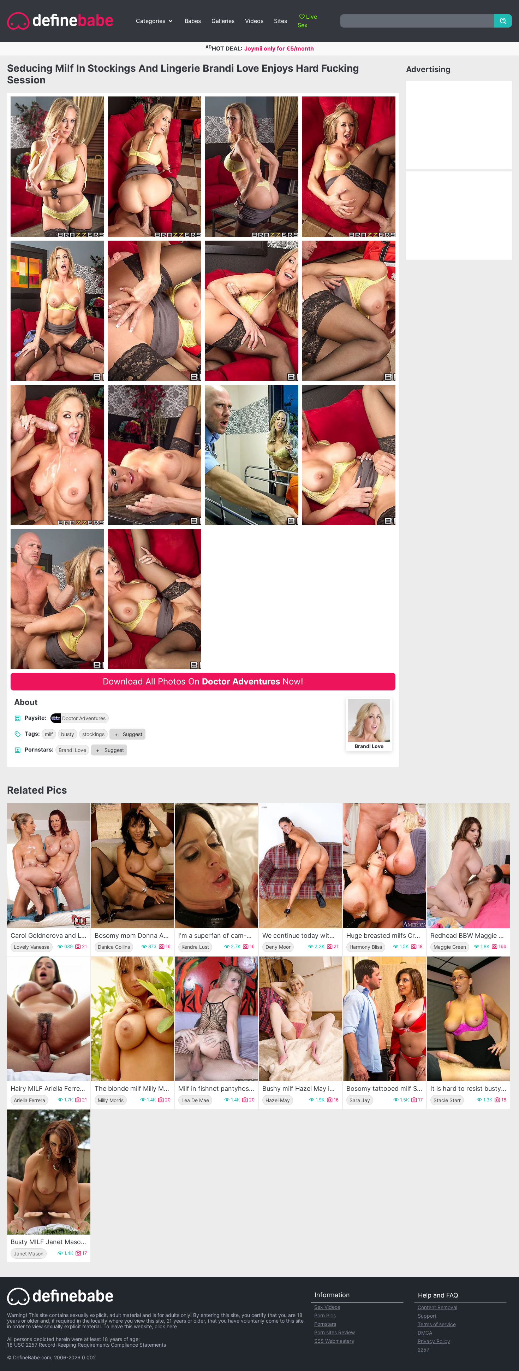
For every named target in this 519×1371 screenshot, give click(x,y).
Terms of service (437, 1324)
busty (67, 734)
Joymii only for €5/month (279, 48)
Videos (254, 20)
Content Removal (437, 1307)
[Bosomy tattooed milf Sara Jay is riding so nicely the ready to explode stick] (384, 1019)
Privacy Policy (434, 1341)
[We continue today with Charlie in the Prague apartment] (300, 865)
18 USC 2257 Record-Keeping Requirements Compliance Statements (86, 1345)
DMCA (425, 1333)
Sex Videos (327, 1307)
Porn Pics (325, 1315)
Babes (193, 20)
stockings (93, 734)
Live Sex (307, 21)
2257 (423, 1350)
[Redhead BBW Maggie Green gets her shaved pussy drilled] (468, 865)
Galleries (222, 20)
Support (427, 1316)
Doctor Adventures (84, 718)
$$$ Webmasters (334, 1341)
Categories (150, 20)
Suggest (131, 734)
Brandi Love (72, 750)
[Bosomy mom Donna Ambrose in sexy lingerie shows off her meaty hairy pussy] (132, 865)
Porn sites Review (334, 1332)
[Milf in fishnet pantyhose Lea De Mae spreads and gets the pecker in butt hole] (216, 1019)
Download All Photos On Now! (203, 681)
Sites (280, 20)
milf (49, 734)
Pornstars (325, 1324)
